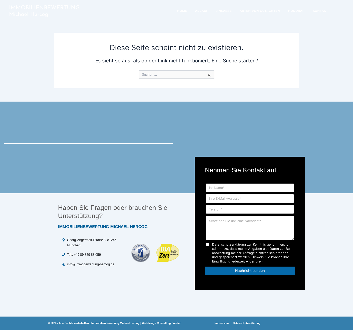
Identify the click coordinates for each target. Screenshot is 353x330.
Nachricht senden (250, 271)
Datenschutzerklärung (246, 323)
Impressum (221, 323)
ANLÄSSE (223, 11)
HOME (182, 11)
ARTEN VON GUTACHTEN (260, 11)
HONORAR (296, 11)
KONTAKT (320, 11)
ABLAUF (201, 11)
